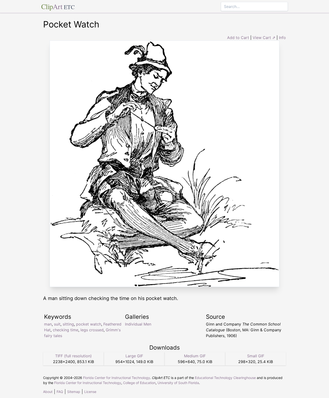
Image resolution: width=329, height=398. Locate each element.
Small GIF (255, 355)
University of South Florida (178, 383)
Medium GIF (195, 355)
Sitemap (73, 392)
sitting (68, 324)
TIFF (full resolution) (73, 355)
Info (282, 37)
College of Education (139, 383)
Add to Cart (238, 37)
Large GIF (134, 355)
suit (57, 324)
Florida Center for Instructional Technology (116, 378)
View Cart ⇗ (264, 37)
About (48, 392)
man (48, 324)
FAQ (60, 392)
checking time (65, 329)
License (90, 392)
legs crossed (92, 329)
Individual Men (138, 324)
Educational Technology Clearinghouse (225, 378)
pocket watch (88, 324)
